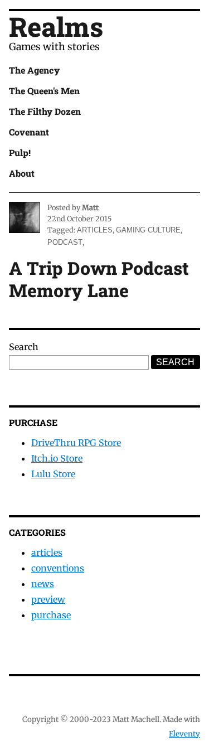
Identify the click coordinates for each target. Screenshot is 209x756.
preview (48, 599)
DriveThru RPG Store (76, 442)
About (22, 173)
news (42, 583)
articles (95, 230)
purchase (51, 615)
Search (23, 346)
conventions (57, 568)
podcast (64, 242)
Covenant (29, 132)
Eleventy (184, 734)
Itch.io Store (56, 458)
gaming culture (148, 230)
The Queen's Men (44, 90)
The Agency (34, 70)
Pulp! (20, 152)
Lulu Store (53, 473)
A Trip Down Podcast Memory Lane (99, 279)
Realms (56, 26)
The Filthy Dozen (45, 111)
